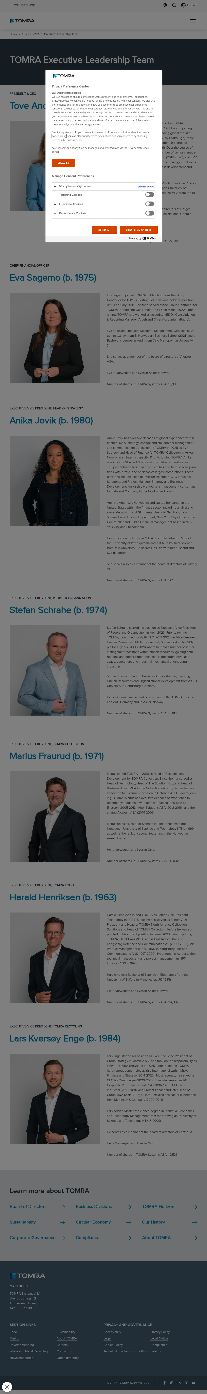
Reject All (104, 229)
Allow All (63, 163)
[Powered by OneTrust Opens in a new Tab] (144, 239)
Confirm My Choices (138, 229)
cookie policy (59, 136)
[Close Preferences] (7, 1387)
